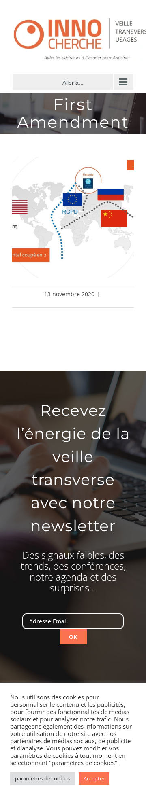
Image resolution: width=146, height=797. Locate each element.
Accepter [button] (94, 778)
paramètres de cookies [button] (42, 778)
